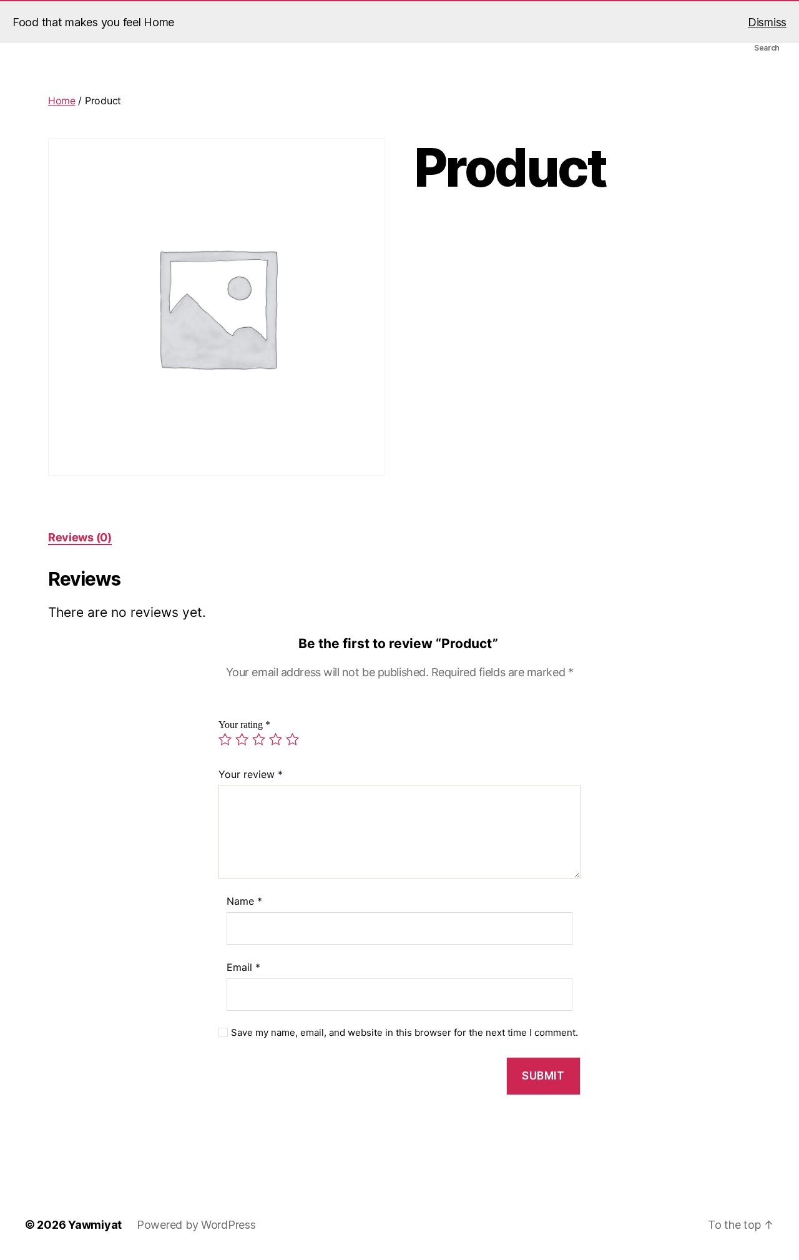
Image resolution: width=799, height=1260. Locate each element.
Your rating (244, 725)
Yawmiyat (95, 1224)
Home (62, 100)
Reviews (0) (80, 537)
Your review (250, 774)
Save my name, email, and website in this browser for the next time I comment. (404, 1032)
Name (244, 901)
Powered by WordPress (196, 1224)
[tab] (80, 537)
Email (243, 967)
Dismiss (767, 22)
